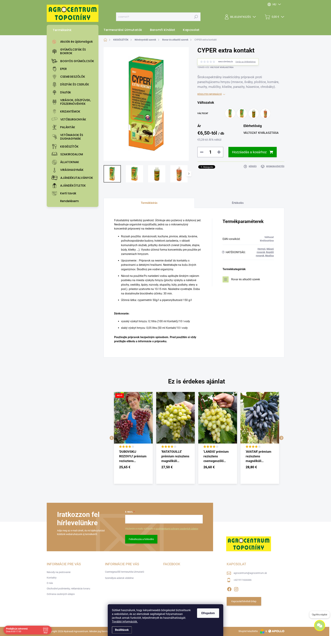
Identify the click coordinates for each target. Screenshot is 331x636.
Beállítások (122, 630)
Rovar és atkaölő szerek (245, 279)
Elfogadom (208, 613)
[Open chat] (319, 627)
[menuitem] (73, 42)
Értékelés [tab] (238, 203)
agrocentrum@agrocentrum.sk (250, 573)
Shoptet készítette (248, 631)
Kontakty (52, 577)
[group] (133, 438)
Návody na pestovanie (59, 572)
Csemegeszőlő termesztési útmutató (124, 571)
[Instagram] (236, 588)
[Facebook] (229, 588)
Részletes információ (209, 94)
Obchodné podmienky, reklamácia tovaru (68, 588)
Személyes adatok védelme (119, 578)
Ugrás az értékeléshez (245, 62)
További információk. (125, 621)
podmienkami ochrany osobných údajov (177, 528)
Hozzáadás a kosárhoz (249, 152)
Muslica (269, 255)
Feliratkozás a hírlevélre (141, 539)
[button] (133, 467)
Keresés (196, 16)
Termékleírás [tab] (149, 203)
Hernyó (261, 248)
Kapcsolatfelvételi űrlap (243, 601)
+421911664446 (243, 580)
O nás (50, 583)
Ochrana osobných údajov (61, 594)
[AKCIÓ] (133, 420)
